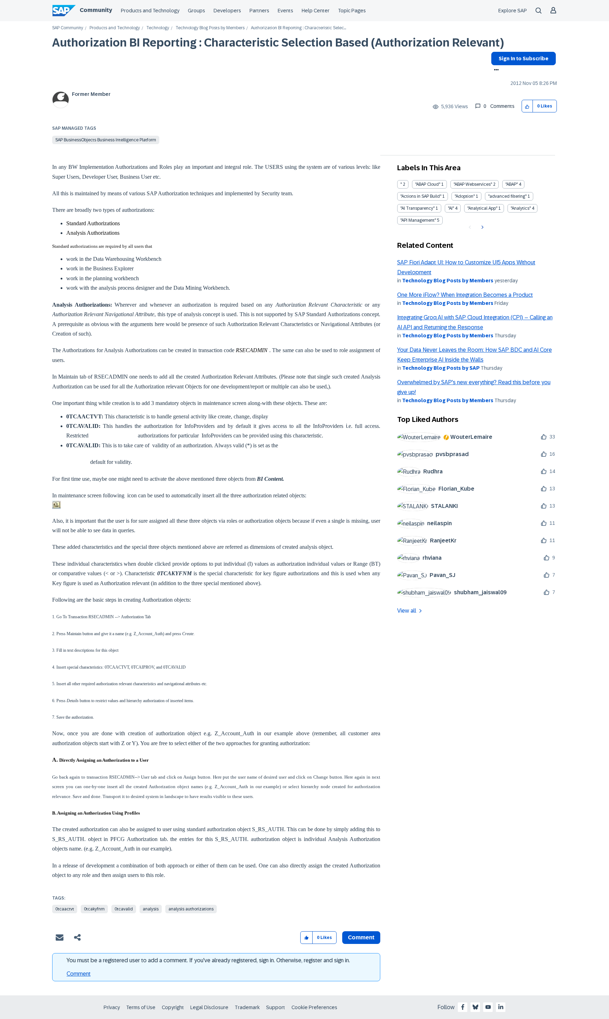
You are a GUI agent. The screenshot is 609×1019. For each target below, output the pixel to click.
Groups (196, 10)
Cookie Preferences (314, 1007)
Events (285, 10)
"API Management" (418, 220)
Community (96, 10)
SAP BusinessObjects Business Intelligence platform (105, 139)
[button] (527, 106)
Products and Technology (150, 10)
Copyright (173, 1007)
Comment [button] (361, 937)
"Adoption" (465, 196)
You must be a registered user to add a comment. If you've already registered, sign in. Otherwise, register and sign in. (208, 960)
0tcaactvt (64, 909)
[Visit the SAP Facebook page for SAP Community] (463, 1007)
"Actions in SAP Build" (420, 196)
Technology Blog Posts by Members (210, 28)
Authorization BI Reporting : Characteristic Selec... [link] (298, 28)
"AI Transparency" (417, 208)
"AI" (451, 208)
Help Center (316, 10)
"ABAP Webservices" (473, 184)
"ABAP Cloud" (427, 184)
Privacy (112, 1007)
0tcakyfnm (94, 909)
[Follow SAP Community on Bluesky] (475, 1007)
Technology (157, 28)
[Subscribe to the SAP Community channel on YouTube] (488, 1007)
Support (275, 1007)
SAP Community (67, 28)
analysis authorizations (191, 909)
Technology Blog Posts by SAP (441, 368)
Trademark (247, 1007)
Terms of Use (140, 1007)
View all (406, 611)
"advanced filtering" (507, 196)
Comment (79, 974)
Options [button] (495, 70)
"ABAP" (511, 184)
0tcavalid (124, 909)
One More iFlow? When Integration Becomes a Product (465, 295)
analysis (151, 909)
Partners (259, 10)
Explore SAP (512, 10)
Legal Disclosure (209, 1007)
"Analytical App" (482, 208)
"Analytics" (521, 208)
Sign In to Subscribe (523, 58)
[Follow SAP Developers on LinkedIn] (501, 1007)
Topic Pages (352, 10)
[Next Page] (481, 227)
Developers (227, 10)
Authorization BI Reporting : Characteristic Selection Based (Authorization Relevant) (278, 42)
